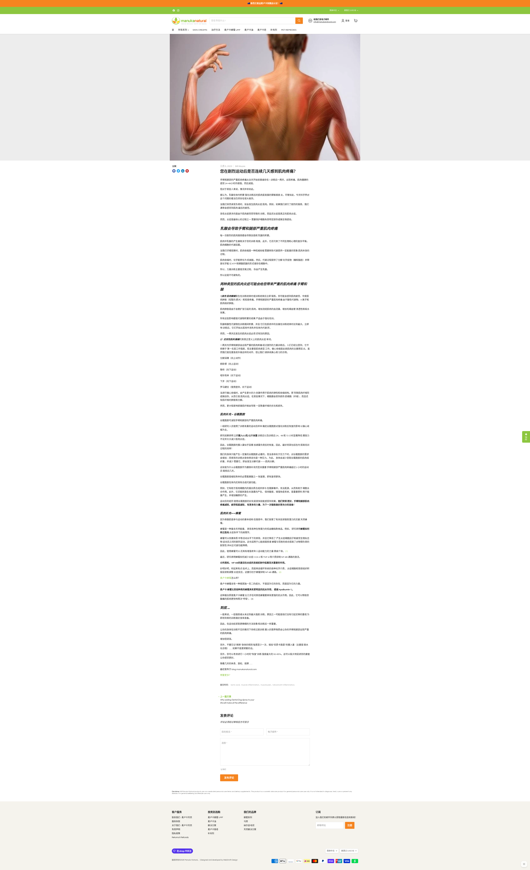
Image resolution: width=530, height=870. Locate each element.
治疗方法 (215, 30)
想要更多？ (225, 675)
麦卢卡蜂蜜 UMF (232, 30)
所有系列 (182, 30)
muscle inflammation (250, 685)
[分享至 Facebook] (174, 171)
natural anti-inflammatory (283, 685)
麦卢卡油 (248, 30)
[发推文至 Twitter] (178, 171)
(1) (286, 551)
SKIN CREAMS (200, 30)
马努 (246, 821)
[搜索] (299, 21)
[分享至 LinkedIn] (182, 171)
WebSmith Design (230, 860)
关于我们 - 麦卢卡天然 (182, 825)
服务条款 (176, 821)
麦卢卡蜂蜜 (225, 578)
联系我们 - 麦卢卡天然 (182, 817)
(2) (280, 572)
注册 (349, 825)
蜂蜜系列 (248, 817)
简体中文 (333, 10)
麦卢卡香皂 (213, 829)
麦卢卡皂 (261, 30)
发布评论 (229, 777)
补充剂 (273, 30)
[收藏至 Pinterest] (187, 171)
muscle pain (266, 685)
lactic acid (235, 685)
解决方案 (212, 825)
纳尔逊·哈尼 (249, 825)
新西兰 (350, 10)
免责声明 (176, 829)
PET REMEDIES (288, 30)
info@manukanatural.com (325, 22)
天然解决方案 (250, 829)
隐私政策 (176, 833)
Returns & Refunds (180, 837)
